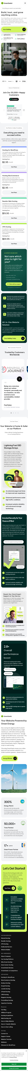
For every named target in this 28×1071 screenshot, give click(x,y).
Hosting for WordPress (7, 977)
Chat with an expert (14, 284)
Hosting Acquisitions (7, 1015)
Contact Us (4, 1033)
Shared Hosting (5, 938)
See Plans (14, 167)
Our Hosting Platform (7, 959)
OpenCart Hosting (6, 1003)
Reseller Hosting (5, 941)
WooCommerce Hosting (8, 980)
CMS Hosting (5, 994)
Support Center (5, 1036)
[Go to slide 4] (18, 413)
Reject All (14, 1064)
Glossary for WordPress (8, 1045)
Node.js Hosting (5, 983)
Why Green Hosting (6, 962)
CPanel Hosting (5, 991)
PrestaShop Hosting (7, 1000)
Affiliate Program (6, 1012)
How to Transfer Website (8, 1024)
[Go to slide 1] (11, 413)
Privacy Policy (13, 1057)
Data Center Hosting (7, 965)
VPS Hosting (4, 944)
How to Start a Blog (7, 1027)
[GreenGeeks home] (7, 3)
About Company (6, 956)
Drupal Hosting (5, 986)
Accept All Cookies (14, 1068)
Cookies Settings (14, 1060)
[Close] (26, 1051)
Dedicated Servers (6, 947)
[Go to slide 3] (16, 413)
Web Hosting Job (6, 1018)
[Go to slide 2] (13, 413)
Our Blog (3, 1009)
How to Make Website (7, 1021)
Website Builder (5, 949)
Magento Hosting (6, 997)
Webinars (4, 1042)
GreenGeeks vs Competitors (9, 970)
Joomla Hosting (5, 988)
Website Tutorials (6, 1039)
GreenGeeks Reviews (7, 968)
